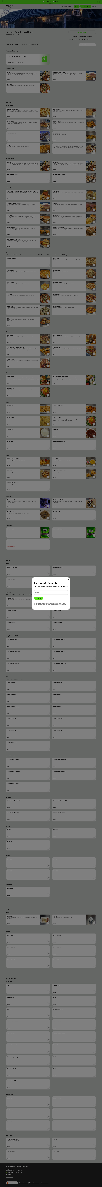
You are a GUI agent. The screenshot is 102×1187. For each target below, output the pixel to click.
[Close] (68, 579)
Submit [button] (38, 598)
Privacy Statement (62, 604)
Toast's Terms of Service (52, 604)
